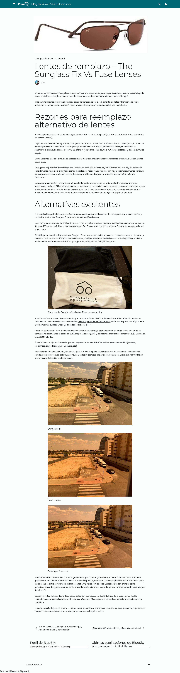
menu (14, 4)
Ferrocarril (5, 671)
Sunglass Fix (62, 217)
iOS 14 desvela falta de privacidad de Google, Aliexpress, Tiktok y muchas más (60, 628)
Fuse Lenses (93, 217)
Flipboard (24, 671)
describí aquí (121, 96)
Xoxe (43, 82)
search (159, 4)
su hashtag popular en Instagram (93, 321)
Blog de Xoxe (39, 4)
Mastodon (14, 671)
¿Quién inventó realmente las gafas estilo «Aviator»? (116, 628)
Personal (61, 58)
